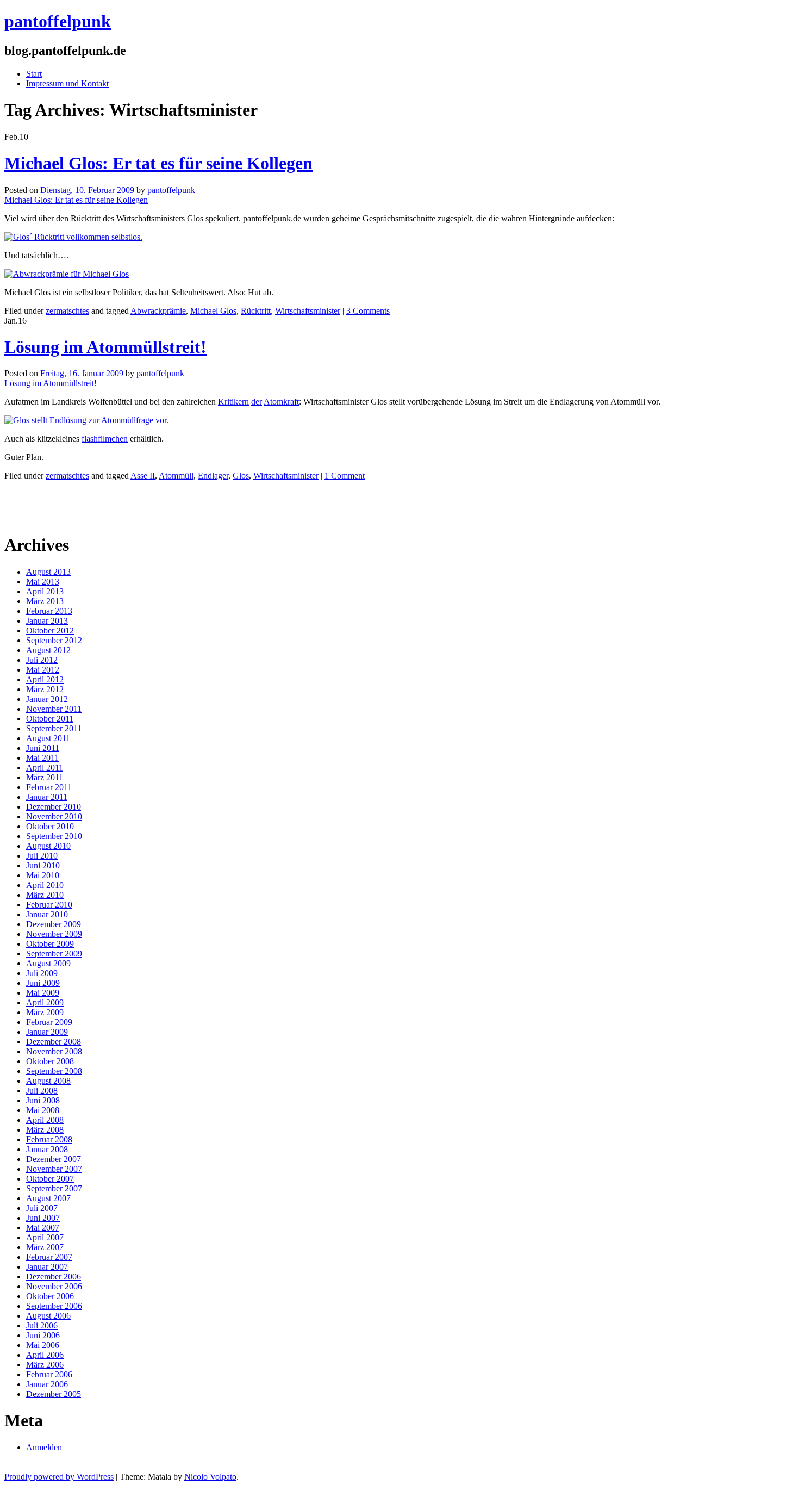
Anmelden (44, 1447)
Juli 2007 (42, 1208)
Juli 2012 (42, 659)
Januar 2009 (47, 1031)
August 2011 (48, 738)
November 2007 (54, 1168)
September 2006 (54, 1305)
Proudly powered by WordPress (59, 1476)
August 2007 (48, 1198)
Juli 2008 (42, 1090)
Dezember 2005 (53, 1394)
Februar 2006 (49, 1374)
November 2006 (54, 1286)
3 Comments (368, 310)
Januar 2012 (47, 699)
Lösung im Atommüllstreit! (105, 347)
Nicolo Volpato (210, 1476)
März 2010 (45, 894)
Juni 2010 (43, 865)
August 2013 (48, 571)
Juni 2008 (43, 1100)
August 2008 (48, 1080)
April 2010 (45, 885)
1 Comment (344, 475)
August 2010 (48, 845)
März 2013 (45, 601)
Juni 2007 (43, 1217)
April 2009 (45, 1002)
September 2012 (54, 640)
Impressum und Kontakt (67, 83)
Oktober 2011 (49, 718)
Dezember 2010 (53, 806)
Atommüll (176, 475)
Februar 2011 (49, 787)
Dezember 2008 (53, 1041)
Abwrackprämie (158, 310)
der (256, 401)
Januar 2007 (47, 1266)
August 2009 (48, 963)
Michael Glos (213, 310)
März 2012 (45, 689)
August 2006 (48, 1315)
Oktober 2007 (50, 1178)
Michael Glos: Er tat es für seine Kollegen (158, 163)
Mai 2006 (42, 1345)
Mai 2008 (42, 1110)
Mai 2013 (42, 581)
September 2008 (54, 1071)
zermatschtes (67, 310)
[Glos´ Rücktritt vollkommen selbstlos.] (73, 236)
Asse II (142, 475)
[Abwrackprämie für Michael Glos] (66, 273)
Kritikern (233, 401)
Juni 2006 (43, 1335)
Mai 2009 (42, 992)
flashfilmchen (105, 438)
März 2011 (44, 777)
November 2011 (54, 708)
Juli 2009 (42, 973)
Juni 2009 (43, 982)
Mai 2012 (42, 669)
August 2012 (48, 650)
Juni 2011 (42, 748)
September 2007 (54, 1188)
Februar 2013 (49, 611)
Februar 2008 (49, 1139)
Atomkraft (281, 401)
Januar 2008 (47, 1149)
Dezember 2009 (53, 924)
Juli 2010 (42, 855)
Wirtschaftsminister (307, 310)
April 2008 (45, 1120)
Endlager (213, 475)
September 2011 (54, 728)
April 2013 (45, 591)
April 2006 (45, 1354)
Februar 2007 (49, 1257)
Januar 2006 (47, 1384)
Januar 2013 (47, 620)
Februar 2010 (49, 904)
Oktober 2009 (50, 943)
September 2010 (54, 836)
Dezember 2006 (53, 1276)
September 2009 (54, 953)
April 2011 (44, 767)
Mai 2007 (42, 1227)
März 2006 (45, 1364)
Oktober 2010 (50, 826)
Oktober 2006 (50, 1296)
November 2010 (54, 816)
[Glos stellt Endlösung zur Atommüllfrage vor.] (86, 420)
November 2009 (54, 934)
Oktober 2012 (50, 630)
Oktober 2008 (50, 1061)
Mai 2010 (42, 875)
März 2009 (45, 1012)
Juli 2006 (42, 1325)
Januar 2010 (47, 914)
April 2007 (45, 1237)
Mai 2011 (42, 757)
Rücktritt (256, 310)
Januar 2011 (46, 797)
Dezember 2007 (53, 1159)
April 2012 (45, 679)
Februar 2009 (49, 1022)
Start (34, 73)
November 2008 (54, 1051)
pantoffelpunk (57, 21)
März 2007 (45, 1247)
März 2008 (45, 1129)
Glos (241, 475)
